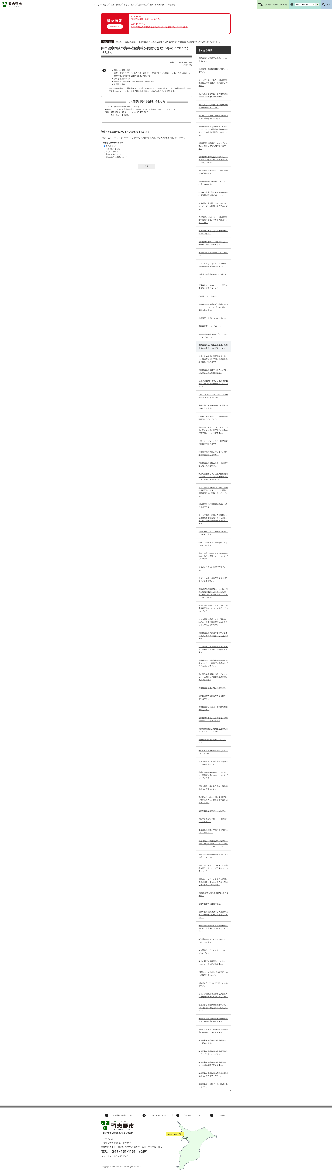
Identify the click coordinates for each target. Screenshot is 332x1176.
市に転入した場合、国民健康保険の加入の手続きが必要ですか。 (213, 116)
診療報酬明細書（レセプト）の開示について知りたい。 (213, 335)
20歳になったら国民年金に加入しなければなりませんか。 (213, 973)
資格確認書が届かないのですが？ (212, 688)
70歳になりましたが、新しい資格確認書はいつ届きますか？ (213, 395)
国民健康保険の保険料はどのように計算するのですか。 (213, 182)
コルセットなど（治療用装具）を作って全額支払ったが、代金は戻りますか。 (213, 649)
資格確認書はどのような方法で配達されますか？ (213, 708)
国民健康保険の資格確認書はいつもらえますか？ (213, 505)
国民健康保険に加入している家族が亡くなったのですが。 (213, 464)
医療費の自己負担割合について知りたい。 (213, 254)
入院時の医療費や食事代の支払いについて (213, 275)
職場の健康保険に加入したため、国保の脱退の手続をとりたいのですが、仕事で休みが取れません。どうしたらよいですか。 (213, 593)
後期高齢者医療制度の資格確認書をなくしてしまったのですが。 (213, 1052)
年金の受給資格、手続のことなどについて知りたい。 (213, 831)
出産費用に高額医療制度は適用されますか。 (213, 70)
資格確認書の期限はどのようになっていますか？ (213, 697)
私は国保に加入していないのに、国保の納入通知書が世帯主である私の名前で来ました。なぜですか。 (213, 430)
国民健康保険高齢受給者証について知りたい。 (213, 59)
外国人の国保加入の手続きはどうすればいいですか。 (213, 543)
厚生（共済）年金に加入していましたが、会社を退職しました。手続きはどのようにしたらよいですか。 (213, 843)
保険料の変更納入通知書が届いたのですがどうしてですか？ (213, 730)
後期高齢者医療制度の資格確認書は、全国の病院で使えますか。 (212, 1063)
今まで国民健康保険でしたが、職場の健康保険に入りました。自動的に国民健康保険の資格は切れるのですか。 (213, 491)
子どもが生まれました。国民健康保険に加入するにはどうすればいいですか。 (213, 83)
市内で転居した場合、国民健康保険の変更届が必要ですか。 (213, 106)
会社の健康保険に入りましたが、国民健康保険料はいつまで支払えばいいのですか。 (213, 608)
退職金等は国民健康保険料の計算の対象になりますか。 (213, 406)
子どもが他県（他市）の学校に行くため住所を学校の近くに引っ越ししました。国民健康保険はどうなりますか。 (213, 519)
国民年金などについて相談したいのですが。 (213, 984)
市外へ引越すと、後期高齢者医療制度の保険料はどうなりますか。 (213, 1030)
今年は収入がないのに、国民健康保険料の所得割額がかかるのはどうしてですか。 (213, 220)
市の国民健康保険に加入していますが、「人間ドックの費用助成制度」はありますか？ (213, 677)
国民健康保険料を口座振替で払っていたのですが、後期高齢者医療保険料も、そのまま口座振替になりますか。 (213, 130)
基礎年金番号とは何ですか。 (210, 904)
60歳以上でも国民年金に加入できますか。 (213, 894)
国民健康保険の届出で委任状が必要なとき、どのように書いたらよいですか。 (213, 636)
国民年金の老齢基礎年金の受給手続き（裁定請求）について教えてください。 (213, 914)
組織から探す (130, 42)
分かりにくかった (113, 149)
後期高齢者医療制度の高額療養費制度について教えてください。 (213, 1074)
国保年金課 (143, 42)
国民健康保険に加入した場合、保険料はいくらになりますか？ (213, 719)
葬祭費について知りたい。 (209, 296)
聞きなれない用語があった (116, 157)
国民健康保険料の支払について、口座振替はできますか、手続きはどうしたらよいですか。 (213, 159)
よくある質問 (156, 42)
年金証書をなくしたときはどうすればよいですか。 (213, 951)
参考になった (111, 146)
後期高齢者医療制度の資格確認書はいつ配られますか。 (213, 1041)
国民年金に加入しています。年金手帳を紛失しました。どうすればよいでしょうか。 (213, 868)
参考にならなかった (114, 154)
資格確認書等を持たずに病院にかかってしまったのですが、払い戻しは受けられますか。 (213, 307)
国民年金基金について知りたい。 (212, 811)
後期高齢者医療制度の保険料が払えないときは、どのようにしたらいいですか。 (213, 1007)
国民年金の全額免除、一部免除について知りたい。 (213, 820)
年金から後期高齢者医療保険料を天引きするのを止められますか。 (213, 1020)
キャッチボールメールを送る (117, 115)
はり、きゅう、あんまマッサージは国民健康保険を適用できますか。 (213, 264)
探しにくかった (112, 151)
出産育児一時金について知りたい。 (213, 318)
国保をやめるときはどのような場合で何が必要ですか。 (213, 579)
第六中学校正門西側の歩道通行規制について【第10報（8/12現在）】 (159, 27)
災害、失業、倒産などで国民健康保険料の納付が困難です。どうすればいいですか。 (213, 556)
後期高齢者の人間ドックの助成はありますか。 (213, 1085)
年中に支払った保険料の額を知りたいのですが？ (213, 751)
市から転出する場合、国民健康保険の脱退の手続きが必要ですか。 (213, 95)
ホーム (119, 42)
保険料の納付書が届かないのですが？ (212, 741)
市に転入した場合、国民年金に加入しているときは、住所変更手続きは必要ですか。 (213, 800)
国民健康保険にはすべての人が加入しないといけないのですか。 (213, 371)
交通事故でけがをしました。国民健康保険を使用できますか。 (213, 286)
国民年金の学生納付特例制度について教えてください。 (213, 855)
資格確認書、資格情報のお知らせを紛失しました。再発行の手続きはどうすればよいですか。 (213, 663)
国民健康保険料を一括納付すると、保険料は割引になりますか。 (213, 243)
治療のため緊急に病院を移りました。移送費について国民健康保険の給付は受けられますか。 (213, 359)
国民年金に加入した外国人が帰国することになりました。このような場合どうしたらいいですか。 (213, 882)
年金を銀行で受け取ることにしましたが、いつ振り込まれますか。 (213, 962)
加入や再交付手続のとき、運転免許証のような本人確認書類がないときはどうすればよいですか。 (213, 622)
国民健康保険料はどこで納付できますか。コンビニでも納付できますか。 (213, 146)
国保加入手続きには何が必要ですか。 (212, 568)
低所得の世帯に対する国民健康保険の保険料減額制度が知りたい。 (213, 193)
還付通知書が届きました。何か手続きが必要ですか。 (213, 171)
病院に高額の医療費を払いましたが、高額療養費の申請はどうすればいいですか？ (213, 775)
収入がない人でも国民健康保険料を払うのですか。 (213, 232)
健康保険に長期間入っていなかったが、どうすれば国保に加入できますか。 (213, 206)
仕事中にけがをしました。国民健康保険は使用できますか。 (213, 442)
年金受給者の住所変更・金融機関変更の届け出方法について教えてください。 (213, 928)
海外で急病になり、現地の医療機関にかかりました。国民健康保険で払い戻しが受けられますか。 (213, 476)
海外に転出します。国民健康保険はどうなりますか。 (213, 532)
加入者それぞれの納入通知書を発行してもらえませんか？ (213, 762)
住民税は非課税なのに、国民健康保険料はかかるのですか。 (213, 417)
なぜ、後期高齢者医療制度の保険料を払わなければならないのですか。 (213, 995)
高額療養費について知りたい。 (211, 326)
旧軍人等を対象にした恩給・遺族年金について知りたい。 (213, 787)
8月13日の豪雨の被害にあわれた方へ (146, 19)
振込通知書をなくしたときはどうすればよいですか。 (213, 940)
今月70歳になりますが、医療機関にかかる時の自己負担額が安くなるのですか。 (213, 383)
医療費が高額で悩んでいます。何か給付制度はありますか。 (213, 453)
